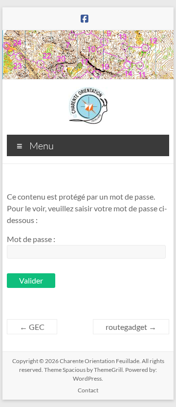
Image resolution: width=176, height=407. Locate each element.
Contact (88, 390)
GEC (32, 326)
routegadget (131, 326)
